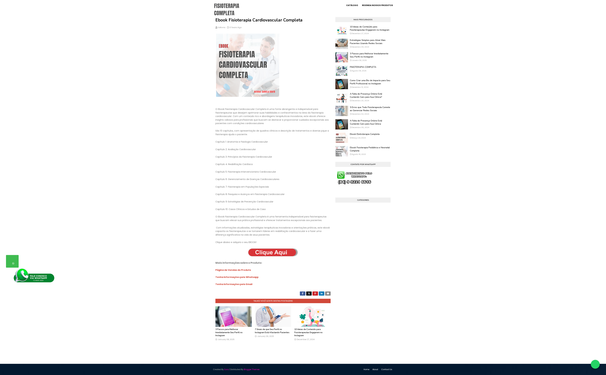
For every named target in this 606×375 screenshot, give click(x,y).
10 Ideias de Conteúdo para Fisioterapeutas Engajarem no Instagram (308, 332)
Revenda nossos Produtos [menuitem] (377, 5)
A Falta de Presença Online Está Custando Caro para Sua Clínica (366, 122)
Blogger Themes (252, 369)
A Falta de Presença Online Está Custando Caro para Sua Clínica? (366, 95)
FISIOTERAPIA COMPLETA (363, 67)
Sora (226, 369)
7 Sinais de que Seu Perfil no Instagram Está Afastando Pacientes (272, 331)
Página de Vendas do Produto (233, 270)
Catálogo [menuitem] (352, 5)
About (375, 369)
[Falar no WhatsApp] (595, 364)
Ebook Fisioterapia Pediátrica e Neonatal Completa (370, 149)
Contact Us (386, 369)
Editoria (221, 27)
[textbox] (273, 194)
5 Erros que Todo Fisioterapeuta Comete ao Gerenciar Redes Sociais (370, 109)
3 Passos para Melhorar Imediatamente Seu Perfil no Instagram (229, 332)
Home (366, 369)
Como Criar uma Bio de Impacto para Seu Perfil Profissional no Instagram (370, 82)
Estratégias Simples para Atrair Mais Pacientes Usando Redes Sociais (368, 42)
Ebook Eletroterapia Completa (365, 134)
